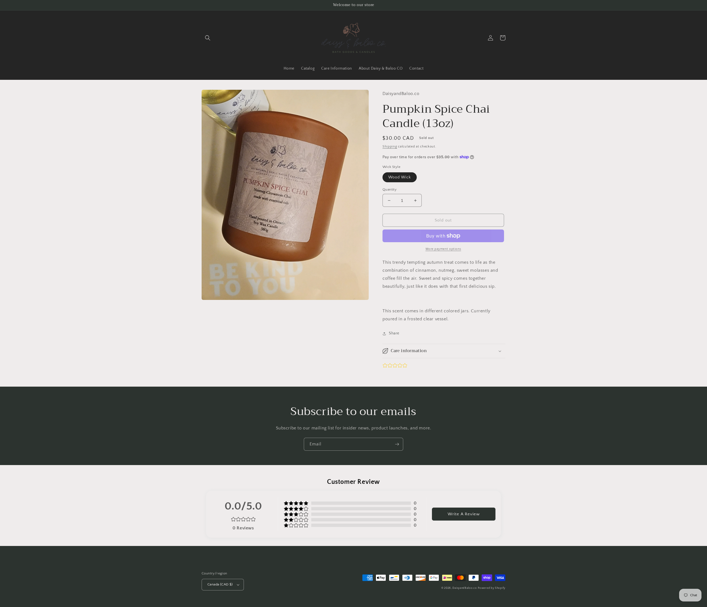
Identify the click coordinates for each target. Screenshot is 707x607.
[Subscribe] (397, 444)
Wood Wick (399, 177)
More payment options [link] (443, 249)
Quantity (389, 189)
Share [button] (394, 333)
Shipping (389, 146)
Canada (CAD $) (220, 584)
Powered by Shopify (491, 588)
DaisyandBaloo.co (464, 588)
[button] (208, 38)
